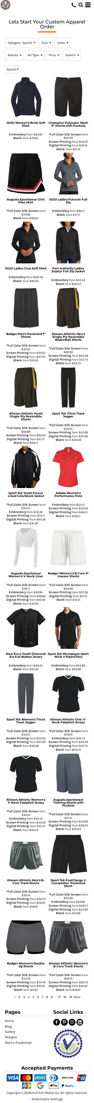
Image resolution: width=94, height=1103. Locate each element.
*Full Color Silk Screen (65, 134)
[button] (68, 1043)
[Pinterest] (64, 1022)
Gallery (10, 1032)
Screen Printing (60, 141)
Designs (11, 1037)
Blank (17, 138)
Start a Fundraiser (18, 1043)
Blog (8, 1026)
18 (64, 997)
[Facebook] (56, 1022)
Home (9, 1021)
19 (70, 997)
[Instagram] (72, 1022)
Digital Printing (60, 145)
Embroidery (17, 134)
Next (77, 997)
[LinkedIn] (79, 1022)
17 (59, 997)
